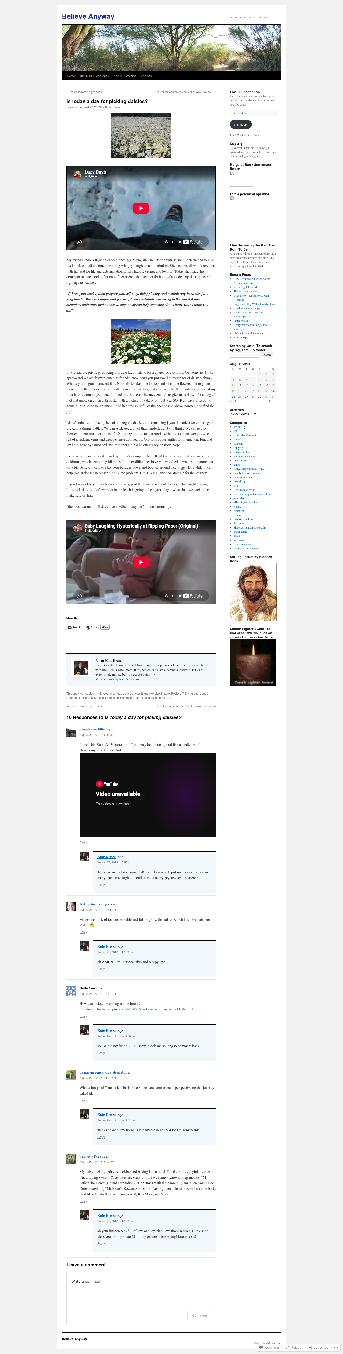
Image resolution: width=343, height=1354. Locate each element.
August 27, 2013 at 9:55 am (114, 862)
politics (238, 515)
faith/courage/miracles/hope (115, 693)
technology (240, 540)
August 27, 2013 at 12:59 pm (115, 952)
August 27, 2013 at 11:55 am (98, 1078)
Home (71, 76)
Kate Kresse (113, 107)
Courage (72, 697)
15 (259, 385)
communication (242, 452)
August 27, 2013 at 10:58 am (98, 994)
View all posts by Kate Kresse (117, 679)
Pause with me (242, 320)
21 (253, 391)
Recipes (146, 76)
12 (240, 385)
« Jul (233, 401)
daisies (83, 697)
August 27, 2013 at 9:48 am (97, 735)
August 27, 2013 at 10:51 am (98, 909)
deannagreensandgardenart (101, 1072)
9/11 (236, 431)
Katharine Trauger (95, 904)
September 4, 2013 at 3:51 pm (116, 1120)
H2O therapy (241, 337)
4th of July (239, 427)
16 (266, 385)
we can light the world (246, 287)
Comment (199, 1315)
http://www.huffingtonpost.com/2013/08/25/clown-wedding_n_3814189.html (136, 1008)
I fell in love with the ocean (249, 333)
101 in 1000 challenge (94, 76)
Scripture (239, 523)
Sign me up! (241, 124)
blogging (238, 443)
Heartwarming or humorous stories (253, 494)
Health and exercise (147, 693)
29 (259, 396)
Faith (101, 697)
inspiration (126, 697)
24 (273, 391)
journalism (239, 498)
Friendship (112, 697)
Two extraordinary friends (84, 92)
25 (233, 396)
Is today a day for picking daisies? (107, 101)
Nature (165, 693)
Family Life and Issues (246, 473)
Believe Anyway (88, 16)
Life (137, 697)
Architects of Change (245, 283)
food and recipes (243, 477)
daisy (93, 697)
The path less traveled (246, 291)
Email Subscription (245, 91)
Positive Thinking (182, 693)
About (118, 76)
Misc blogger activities (246, 502)
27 (246, 396)
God (236, 485)
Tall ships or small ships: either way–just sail (186, 92)
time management (243, 544)
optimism (239, 510)
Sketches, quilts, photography (250, 527)
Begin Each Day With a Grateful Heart (255, 304)
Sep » (272, 401)
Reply (83, 842)
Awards (131, 76)
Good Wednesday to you (247, 308)
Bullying (238, 448)
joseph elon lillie (92, 729)
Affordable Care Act (245, 435)
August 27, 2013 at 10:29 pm (115, 1221)
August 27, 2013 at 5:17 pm (97, 1162)
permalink (165, 697)
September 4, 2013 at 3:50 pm (116, 1036)
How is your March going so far (252, 278)
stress (237, 536)
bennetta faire (91, 1156)
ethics (237, 464)
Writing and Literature (246, 548)
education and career (245, 456)
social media (240, 531)
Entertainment (241, 460)
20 (246, 391)
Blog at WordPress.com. (267, 1343)
